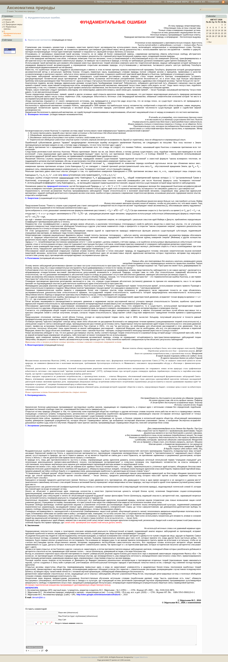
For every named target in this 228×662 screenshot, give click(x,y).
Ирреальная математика (39, 40)
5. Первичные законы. (108, 2)
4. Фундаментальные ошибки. (143, 2)
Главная (213, 2)
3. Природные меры (176, 2)
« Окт (209, 42)
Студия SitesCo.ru (140, 657)
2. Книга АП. (198, 2)
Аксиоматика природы (31, 7)
